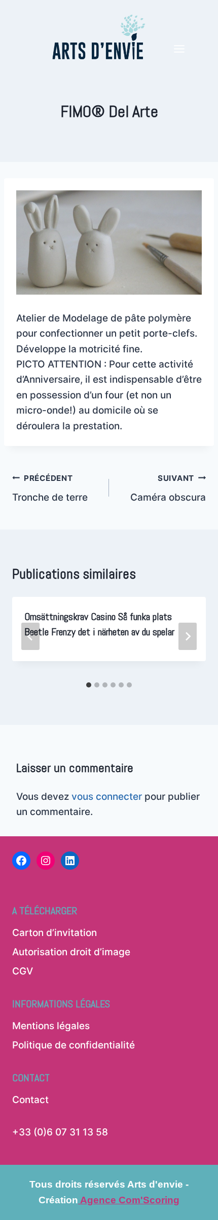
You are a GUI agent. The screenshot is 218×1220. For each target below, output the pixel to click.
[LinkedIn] (70, 860)
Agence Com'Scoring (128, 1200)
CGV (22, 971)
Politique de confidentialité (73, 1045)
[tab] (88, 684)
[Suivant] (187, 636)
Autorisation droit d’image (71, 952)
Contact (30, 1100)
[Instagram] (46, 860)
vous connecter (106, 796)
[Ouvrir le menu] (179, 32)
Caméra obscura (168, 488)
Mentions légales (51, 1026)
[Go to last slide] (30, 636)
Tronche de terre (50, 488)
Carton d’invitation (54, 933)
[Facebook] (21, 860)
